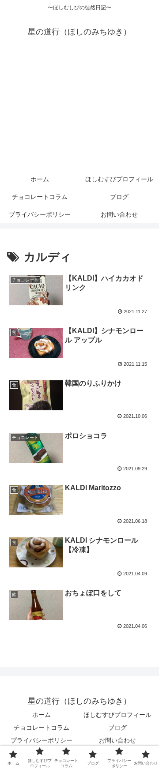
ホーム (41, 714)
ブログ (117, 727)
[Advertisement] (79, 111)
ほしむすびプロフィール (117, 714)
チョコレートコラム (41, 727)
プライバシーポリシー (41, 740)
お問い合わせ (117, 740)
